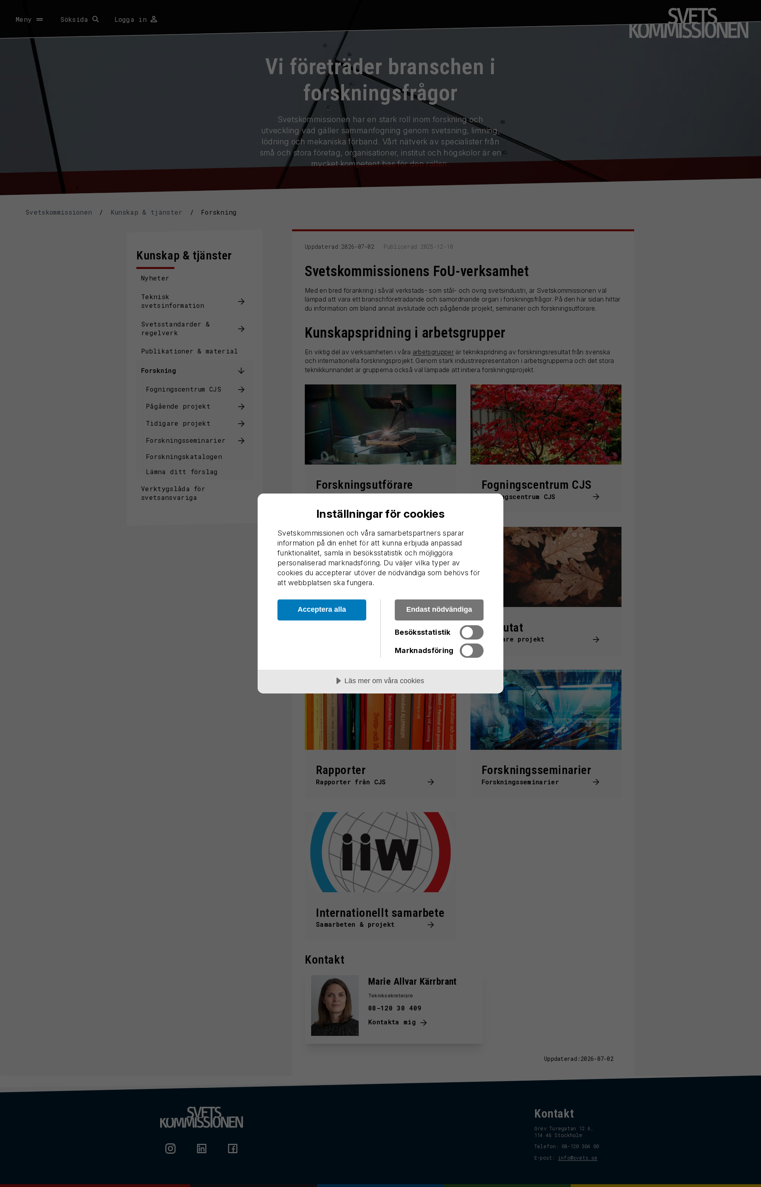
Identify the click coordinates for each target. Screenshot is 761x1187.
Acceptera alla (322, 609)
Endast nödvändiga (439, 609)
